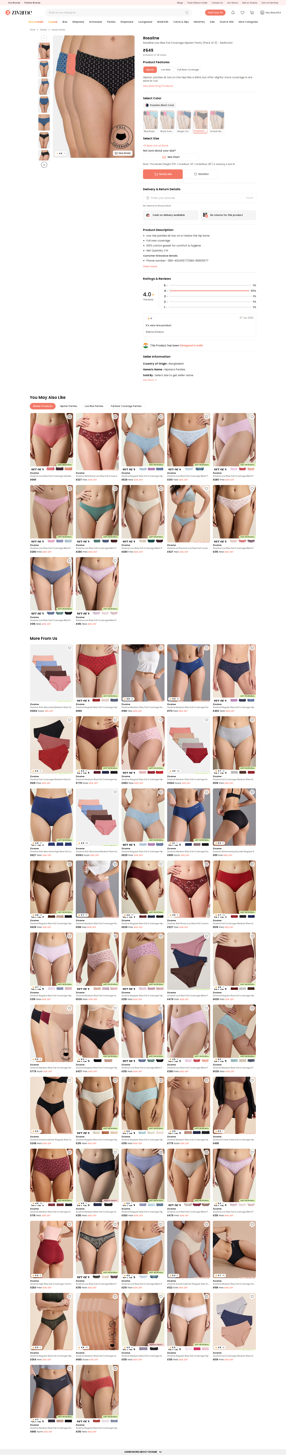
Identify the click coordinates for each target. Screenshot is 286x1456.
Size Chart (173, 157)
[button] (187, 12)
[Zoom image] (93, 96)
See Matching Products (158, 86)
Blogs (180, 2)
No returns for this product (226, 215)
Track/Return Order (197, 2)
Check (249, 197)
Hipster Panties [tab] (68, 406)
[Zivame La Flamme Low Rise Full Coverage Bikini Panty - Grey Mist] (188, 513)
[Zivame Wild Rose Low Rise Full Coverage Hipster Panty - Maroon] (97, 441)
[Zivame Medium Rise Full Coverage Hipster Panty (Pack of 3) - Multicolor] (97, 961)
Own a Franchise (269, 2)
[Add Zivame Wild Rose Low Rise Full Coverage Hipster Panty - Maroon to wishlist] (115, 416)
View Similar (125, 153)
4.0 (60, 153)
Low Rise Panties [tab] (94, 406)
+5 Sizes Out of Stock (155, 145)
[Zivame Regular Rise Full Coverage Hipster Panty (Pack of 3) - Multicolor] (143, 441)
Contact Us (217, 2)
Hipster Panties (58, 30)
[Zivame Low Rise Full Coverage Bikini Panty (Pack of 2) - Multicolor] (188, 441)
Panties (43, 30)
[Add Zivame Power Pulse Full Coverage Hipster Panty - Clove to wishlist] (252, 1080)
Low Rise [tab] (165, 69)
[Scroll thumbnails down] (44, 165)
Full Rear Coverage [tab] (188, 69)
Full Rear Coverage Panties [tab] (126, 406)
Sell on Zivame (249, 2)
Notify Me (165, 174)
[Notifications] (233, 13)
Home (32, 30)
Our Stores (232, 2)
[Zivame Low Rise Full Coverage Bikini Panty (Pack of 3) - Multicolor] (234, 441)
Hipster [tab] (150, 69)
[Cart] (252, 13)
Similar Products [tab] (42, 406)
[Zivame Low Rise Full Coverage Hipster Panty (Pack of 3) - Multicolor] (51, 441)
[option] (44, 51)
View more (150, 266)
